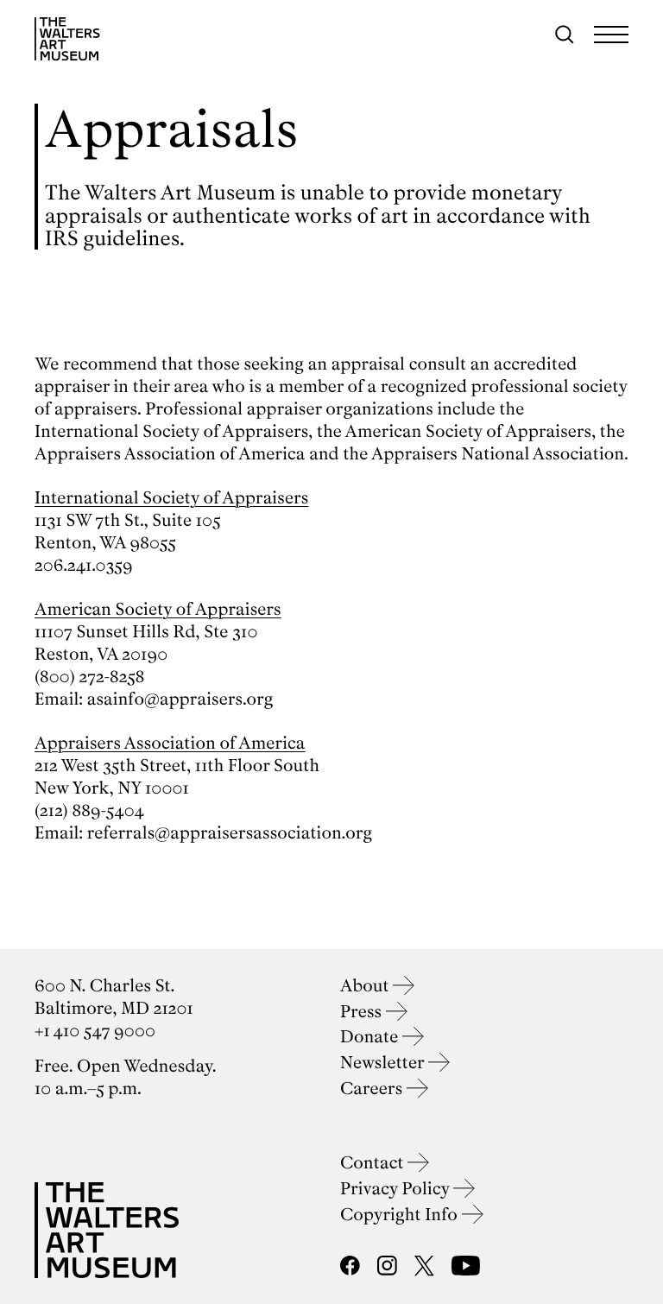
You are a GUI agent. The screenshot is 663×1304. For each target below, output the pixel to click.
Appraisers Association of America (170, 743)
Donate (371, 1037)
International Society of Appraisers (171, 498)
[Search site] (564, 34)
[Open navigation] (611, 34)
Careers (373, 1088)
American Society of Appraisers (158, 609)
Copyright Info (401, 1215)
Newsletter (384, 1063)
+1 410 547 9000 (95, 1031)
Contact (373, 1163)
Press (363, 1012)
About (366, 986)
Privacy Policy (396, 1189)
